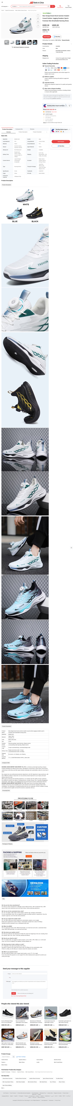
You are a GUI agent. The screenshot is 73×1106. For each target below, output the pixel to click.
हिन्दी (64, 1096)
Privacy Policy (57, 1100)
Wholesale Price (43, 1093)
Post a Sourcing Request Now (18, 996)
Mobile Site (34, 1094)
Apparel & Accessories (9, 10)
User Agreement (44, 1100)
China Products (13, 1093)
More (2, 1088)
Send (14, 993)
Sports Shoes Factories (48, 1078)
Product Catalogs (22, 1056)
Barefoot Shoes (57, 1059)
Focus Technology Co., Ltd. (27, 1100)
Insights (39, 1094)
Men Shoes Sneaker (20, 1082)
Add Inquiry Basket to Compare (21, 47)
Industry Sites (50, 1093)
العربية (52, 1096)
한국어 (56, 1096)
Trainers (3, 1062)
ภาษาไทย (68, 1096)
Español (15, 1096)
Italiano (37, 1096)
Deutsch (42, 1096)
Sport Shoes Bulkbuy (7, 1085)
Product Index (65, 1093)
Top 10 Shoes (53, 1082)
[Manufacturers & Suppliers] (36, 2)
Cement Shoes (4, 1059)
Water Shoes (22, 1062)
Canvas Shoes (39, 1059)
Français (26, 1096)
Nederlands (47, 1096)
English (11, 1096)
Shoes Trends (62, 1082)
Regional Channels (57, 1093)
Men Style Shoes (43, 1082)
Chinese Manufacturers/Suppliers (23, 1093)
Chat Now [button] (57, 36)
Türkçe (29, 1097)
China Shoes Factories (7, 1078)
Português (21, 1096)
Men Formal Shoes (58, 1062)
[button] (44, 132)
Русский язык (32, 1096)
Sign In (44, 122)
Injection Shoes (22, 1059)
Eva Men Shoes (59, 1078)
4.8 (57, 131)
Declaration (51, 1100)
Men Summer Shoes (32, 1082)
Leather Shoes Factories (34, 1078)
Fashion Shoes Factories (20, 1078)
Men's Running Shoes (32, 10)
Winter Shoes (4, 1064)
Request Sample (66, 40)
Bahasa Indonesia (41, 1097)
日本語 (60, 1096)
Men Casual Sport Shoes (8, 1082)
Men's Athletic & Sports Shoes (21, 10)
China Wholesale (35, 1093)
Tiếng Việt (34, 1097)
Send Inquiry (47, 36)
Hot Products (5, 1093)
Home (2, 10)
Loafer (37, 1062)
